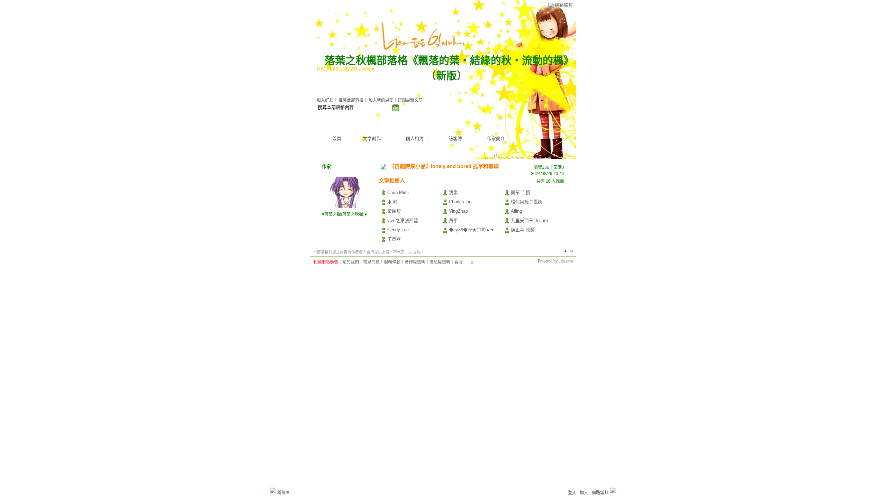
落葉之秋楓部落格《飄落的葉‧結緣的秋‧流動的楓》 (447, 60)
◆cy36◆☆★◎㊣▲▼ (472, 229)
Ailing (516, 211)
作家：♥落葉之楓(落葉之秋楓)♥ (345, 69)
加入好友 (325, 100)
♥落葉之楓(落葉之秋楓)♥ (344, 214)
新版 (446, 75)
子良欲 (394, 239)
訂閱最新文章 (410, 100)
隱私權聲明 (440, 262)
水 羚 (392, 201)
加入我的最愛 (381, 100)
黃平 (453, 220)
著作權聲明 (415, 262)
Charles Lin (460, 201)
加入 (584, 492)
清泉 (453, 192)
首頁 (336, 138)
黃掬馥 (394, 211)
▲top (568, 250)
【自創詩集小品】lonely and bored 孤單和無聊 (444, 166)
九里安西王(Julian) (529, 220)
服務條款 (392, 262)
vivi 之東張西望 (402, 220)
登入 (572, 492)
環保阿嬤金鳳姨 (526, 201)
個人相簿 (415, 138)
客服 (458, 262)
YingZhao (458, 211)
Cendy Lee (398, 229)
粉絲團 (283, 492)
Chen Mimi (398, 192)
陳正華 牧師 (523, 229)
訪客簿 (455, 138)
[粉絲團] (272, 490)
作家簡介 (496, 138)
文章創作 (372, 138)
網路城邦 (564, 5)
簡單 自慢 (520, 192)
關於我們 (350, 262)
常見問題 (371, 262)
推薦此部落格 (350, 100)
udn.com (566, 261)
